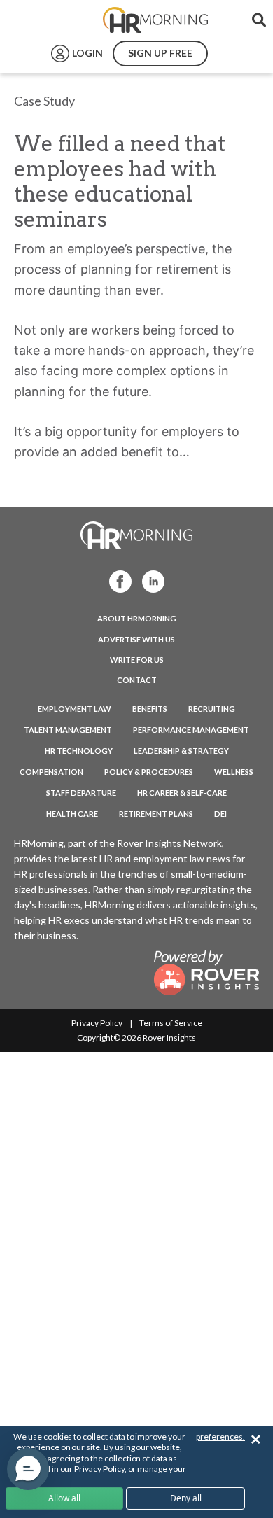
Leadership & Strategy (181, 750)
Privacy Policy (96, 1023)
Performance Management (191, 729)
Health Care (72, 813)
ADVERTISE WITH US (136, 639)
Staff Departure (81, 792)
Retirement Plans (156, 813)
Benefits (149, 708)
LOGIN (87, 53)
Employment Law (74, 708)
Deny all (186, 1498)
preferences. (220, 1436)
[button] (28, 1469)
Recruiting (211, 708)
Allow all (64, 1498)
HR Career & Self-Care (182, 792)
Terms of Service (170, 1023)
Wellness (233, 771)
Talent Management (68, 729)
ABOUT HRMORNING (136, 618)
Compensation (51, 771)
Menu (43, 20)
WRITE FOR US (137, 659)
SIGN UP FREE (160, 53)
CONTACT (137, 679)
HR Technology (79, 750)
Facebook (116, 580)
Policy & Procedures (148, 771)
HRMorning (155, 20)
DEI (220, 813)
